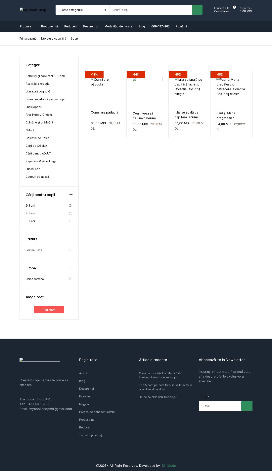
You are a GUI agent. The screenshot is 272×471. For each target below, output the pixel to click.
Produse (12, 24)
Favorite (84, 396)
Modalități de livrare (118, 26)
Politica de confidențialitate (97, 412)
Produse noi (15, 34)
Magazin (84, 404)
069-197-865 (16, 86)
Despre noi (90, 26)
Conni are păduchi (104, 112)
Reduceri (12, 45)
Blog (142, 26)
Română (12, 96)
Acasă (83, 373)
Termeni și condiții (91, 435)
